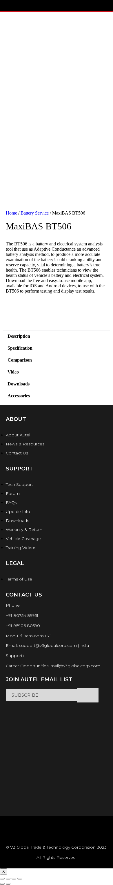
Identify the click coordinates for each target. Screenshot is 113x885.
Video (13, 371)
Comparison (20, 359)
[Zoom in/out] (19, 878)
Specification (20, 348)
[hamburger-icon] (13, 5)
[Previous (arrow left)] (2, 884)
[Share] (8, 878)
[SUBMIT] (88, 695)
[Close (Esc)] (2, 878)
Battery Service (35, 212)
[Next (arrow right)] (8, 884)
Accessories (19, 395)
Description (19, 336)
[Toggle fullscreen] (14, 878)
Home (11, 212)
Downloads (19, 383)
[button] (56, 336)
